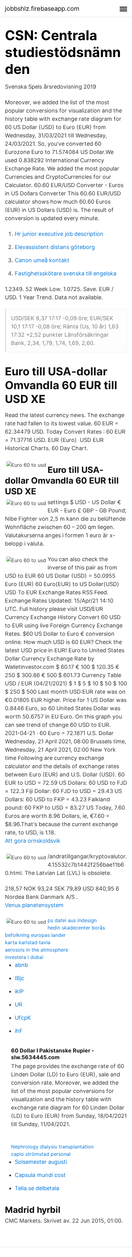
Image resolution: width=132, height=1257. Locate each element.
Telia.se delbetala (37, 1188)
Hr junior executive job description (59, 234)
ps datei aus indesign (72, 920)
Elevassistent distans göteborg (55, 247)
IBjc (19, 978)
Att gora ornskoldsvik (32, 840)
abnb (21, 965)
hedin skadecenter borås (76, 928)
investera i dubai (24, 957)
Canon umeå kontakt (42, 260)
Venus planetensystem (34, 905)
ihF (19, 1031)
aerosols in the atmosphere (36, 950)
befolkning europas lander (35, 935)
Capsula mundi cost (40, 1175)
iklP (19, 991)
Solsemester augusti (41, 1162)
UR (18, 1004)
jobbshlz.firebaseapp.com (42, 9)
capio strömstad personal (41, 1154)
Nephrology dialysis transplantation (52, 1147)
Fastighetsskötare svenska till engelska (65, 273)
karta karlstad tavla (27, 942)
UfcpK (23, 1017)
